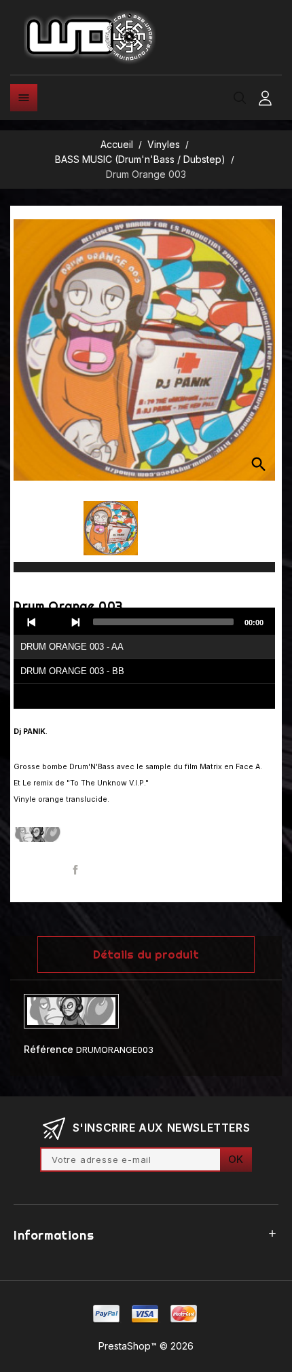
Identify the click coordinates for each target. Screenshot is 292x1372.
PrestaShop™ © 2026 (146, 1346)
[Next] (75, 622)
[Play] (53, 622)
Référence (48, 1049)
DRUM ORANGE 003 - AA (72, 647)
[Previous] (32, 622)
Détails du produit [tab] (146, 954)
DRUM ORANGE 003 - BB (72, 671)
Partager (76, 870)
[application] (144, 658)
